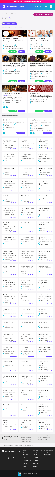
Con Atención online (11, 23)
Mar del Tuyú (35, 460)
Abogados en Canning (25, 437)
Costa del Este (36, 454)
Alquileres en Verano (48, 455)
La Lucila (35, 455)
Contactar (21, 132)
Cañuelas (25, 455)
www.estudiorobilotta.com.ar (37, 128)
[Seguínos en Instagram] (4, 133)
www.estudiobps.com (9, 127)
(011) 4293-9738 (46, 125)
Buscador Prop (47, 454)
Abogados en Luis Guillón (43, 435)
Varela (24, 466)
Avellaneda (25, 454)
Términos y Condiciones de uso (30, 473)
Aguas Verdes (36, 452)
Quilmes (25, 463)
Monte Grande (26, 462)
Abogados (8, 13)
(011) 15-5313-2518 (9, 124)
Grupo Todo (47, 452)
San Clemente (36, 463)
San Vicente (25, 465)
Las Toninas (35, 457)
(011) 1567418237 (19, 124)
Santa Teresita (36, 465)
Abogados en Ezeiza (42, 439)
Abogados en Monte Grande (44, 437)
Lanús (24, 459)
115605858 (7, 125)
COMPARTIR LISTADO (39, 18)
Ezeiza (24, 457)
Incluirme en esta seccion (45, 14)
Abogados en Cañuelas (25, 441)
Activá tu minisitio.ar (35, 1)
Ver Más (21, 51)
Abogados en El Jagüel (25, 435)
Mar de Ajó (35, 459)
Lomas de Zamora (27, 460)
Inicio (3, 13)
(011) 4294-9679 (34, 125)
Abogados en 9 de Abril (25, 439)
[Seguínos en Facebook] (31, 133)
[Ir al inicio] (13, 6)
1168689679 (33, 126)
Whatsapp (12, 51)
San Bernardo (36, 462)
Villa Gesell (35, 466)
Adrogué (25, 452)
